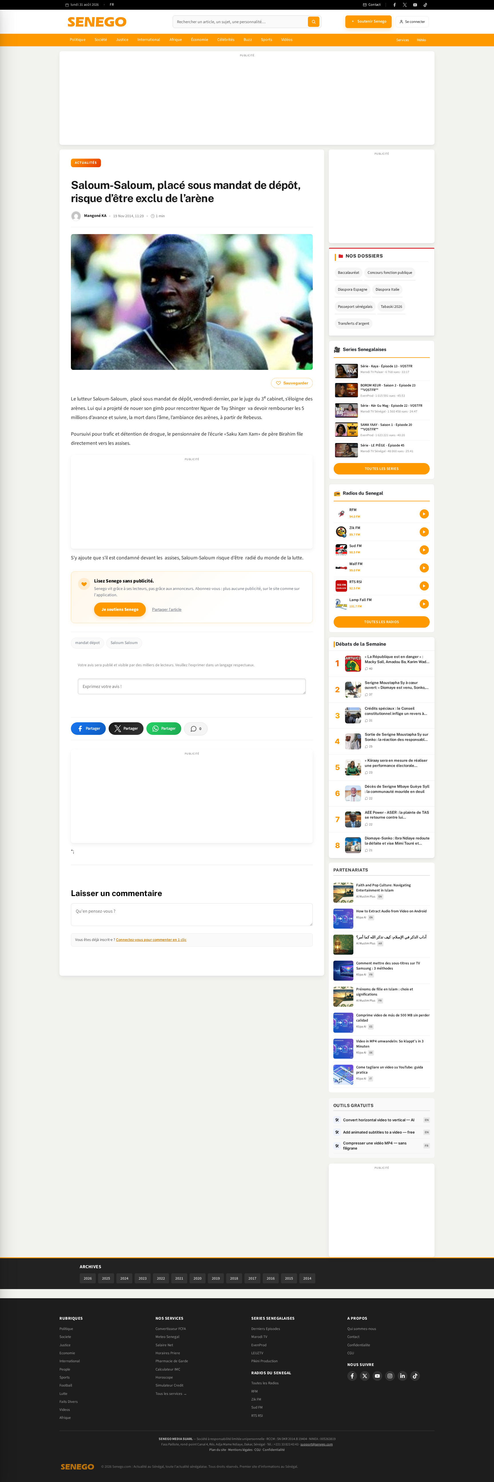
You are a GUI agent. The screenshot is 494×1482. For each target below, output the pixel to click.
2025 (106, 1278)
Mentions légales (240, 1449)
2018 (234, 1278)
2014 (307, 1278)
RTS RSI (257, 1415)
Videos (64, 1409)
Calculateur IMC (168, 1369)
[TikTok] (425, 4)
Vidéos (286, 40)
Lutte (63, 1393)
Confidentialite (358, 1345)
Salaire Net (164, 1345)
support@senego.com (316, 1444)
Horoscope (164, 1377)
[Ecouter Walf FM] (424, 568)
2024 (124, 1278)
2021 (179, 1278)
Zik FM (256, 1399)
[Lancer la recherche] (313, 22)
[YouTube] (415, 4)
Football (65, 1385)
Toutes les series (382, 468)
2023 (143, 1278)
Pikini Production (264, 1361)
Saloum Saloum (124, 643)
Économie (199, 40)
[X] (365, 1376)
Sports (266, 40)
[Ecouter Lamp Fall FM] (424, 604)
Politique (77, 40)
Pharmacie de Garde (172, 1361)
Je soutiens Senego (119, 610)
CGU (350, 1353)
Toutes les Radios (265, 1383)
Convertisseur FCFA (171, 1328)
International (149, 40)
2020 (198, 1278)
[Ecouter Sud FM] (424, 549)
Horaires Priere (168, 1353)
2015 (289, 1278)
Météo (421, 40)
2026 (88, 1278)
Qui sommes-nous (361, 1328)
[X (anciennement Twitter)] (404, 4)
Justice (122, 40)
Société (101, 40)
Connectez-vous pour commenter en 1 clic (151, 939)
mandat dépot (87, 643)
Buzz (248, 40)
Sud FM (257, 1407)
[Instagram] (390, 1376)
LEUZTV (257, 1353)
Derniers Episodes (265, 1328)
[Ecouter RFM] (424, 513)
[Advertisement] (247, 101)
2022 (161, 1278)
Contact (353, 1336)
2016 (271, 1278)
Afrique (176, 40)
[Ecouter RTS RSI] (424, 586)
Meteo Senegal (167, 1336)
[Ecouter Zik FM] (424, 531)
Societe (65, 1336)
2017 (252, 1278)
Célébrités (226, 40)
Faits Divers (68, 1401)
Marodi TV (259, 1336)
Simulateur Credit (169, 1385)
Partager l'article (167, 609)
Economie (67, 1353)
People (64, 1369)
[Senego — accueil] (98, 21)
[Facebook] (394, 4)
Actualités (86, 162)
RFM (254, 1391)
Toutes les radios (381, 622)
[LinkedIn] (402, 1376)
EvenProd (258, 1345)
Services (402, 40)
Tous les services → (171, 1393)
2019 (216, 1278)
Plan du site (217, 1449)
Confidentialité (274, 1449)
